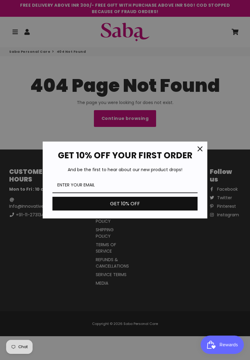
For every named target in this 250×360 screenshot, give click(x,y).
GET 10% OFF (125, 203)
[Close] (200, 149)
